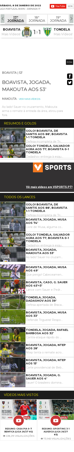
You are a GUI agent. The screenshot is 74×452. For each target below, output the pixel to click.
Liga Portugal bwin (12, 8)
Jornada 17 (33, 8)
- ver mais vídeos (28, 98)
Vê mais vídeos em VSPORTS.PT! (49, 187)
